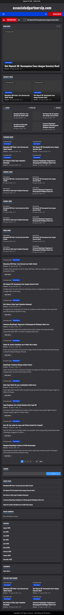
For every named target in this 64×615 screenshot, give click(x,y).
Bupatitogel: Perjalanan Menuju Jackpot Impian (17, 365)
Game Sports (8, 62)
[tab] (6, 108)
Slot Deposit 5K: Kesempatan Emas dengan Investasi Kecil (36, 20)
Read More (8, 275)
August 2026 (6, 528)
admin (7, 69)
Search (5, 469)
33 (36, 461)
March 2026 (6, 548)
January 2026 (7, 555)
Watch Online (57, 14)
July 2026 (6, 532)
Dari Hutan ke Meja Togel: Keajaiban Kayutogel (7, 126)
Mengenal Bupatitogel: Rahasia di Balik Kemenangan (19, 445)
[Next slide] (60, 26)
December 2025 (7, 559)
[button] (3, 14)
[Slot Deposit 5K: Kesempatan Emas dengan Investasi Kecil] (32, 50)
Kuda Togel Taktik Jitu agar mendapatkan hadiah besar (19, 385)
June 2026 (6, 536)
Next (41, 461)
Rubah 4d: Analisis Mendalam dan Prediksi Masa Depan (20, 344)
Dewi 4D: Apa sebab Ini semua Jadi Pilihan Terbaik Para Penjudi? (23, 425)
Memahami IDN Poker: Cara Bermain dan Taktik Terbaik (17, 96)
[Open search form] (46, 14)
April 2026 (6, 544)
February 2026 (7, 551)
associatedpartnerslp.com (32, 7)
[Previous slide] (57, 26)
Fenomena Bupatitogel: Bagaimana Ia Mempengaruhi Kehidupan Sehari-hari (37, 126)
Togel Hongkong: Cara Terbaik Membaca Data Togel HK (19, 405)
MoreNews (38, 613)
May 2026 (6, 540)
